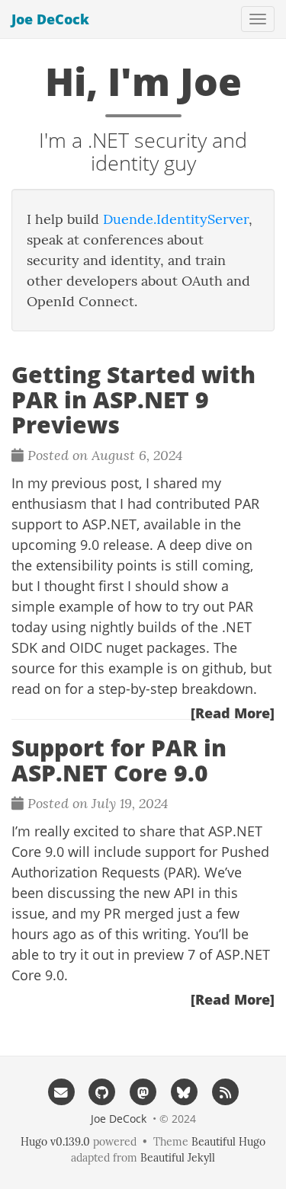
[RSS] (225, 1091)
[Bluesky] (184, 1091)
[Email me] (61, 1091)
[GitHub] (102, 1091)
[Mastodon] (143, 1091)
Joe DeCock (50, 19)
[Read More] (233, 713)
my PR (100, 913)
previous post (95, 483)
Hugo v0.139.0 (55, 1142)
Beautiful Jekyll (177, 1158)
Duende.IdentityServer (176, 219)
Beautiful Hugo (228, 1142)
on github (212, 668)
